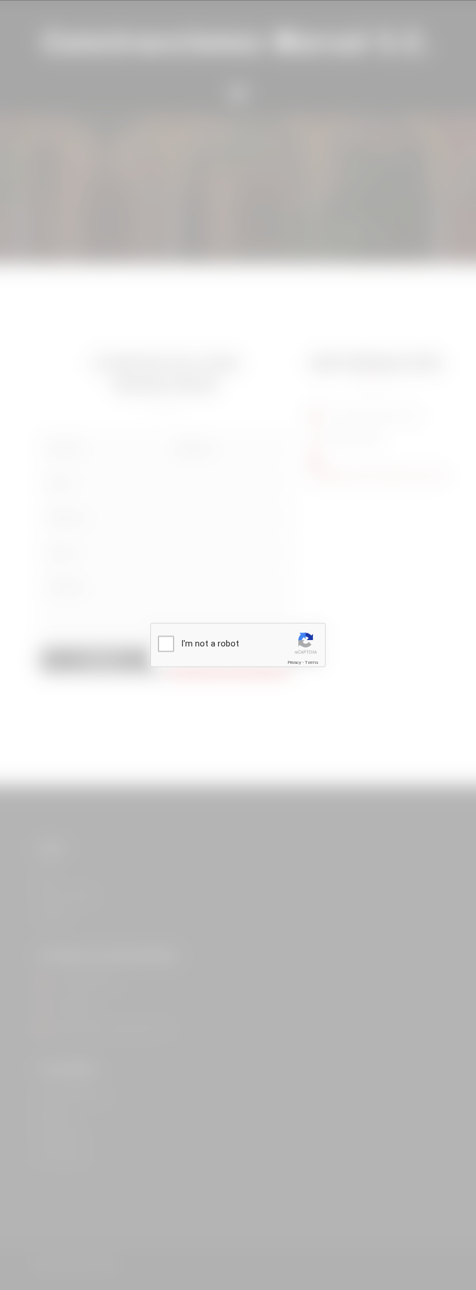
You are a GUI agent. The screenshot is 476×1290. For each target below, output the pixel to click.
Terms (312, 662)
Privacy (294, 662)
